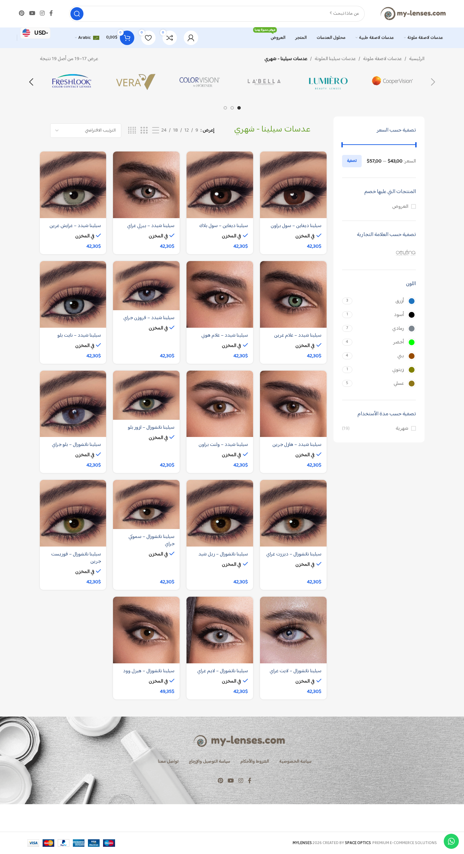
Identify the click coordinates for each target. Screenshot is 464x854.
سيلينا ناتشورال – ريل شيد (223, 554)
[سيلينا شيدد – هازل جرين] (293, 404)
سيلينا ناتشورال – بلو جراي (76, 444)
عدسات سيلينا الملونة (335, 59)
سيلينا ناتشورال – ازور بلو (151, 427)
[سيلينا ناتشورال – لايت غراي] (293, 630)
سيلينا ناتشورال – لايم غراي (222, 671)
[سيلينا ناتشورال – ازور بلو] (146, 395)
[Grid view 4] (132, 131)
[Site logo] (412, 13)
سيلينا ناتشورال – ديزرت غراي (293, 554)
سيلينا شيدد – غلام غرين (297, 335)
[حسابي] (191, 38)
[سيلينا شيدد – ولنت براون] (219, 404)
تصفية (352, 161)
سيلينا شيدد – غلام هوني (224, 335)
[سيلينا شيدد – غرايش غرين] (73, 184)
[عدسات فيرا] (136, 82)
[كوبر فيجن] (392, 82)
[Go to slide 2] (232, 108)
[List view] (155, 131)
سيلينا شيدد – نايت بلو (79, 335)
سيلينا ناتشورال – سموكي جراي (151, 540)
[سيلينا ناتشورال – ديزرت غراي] (293, 513)
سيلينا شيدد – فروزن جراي (148, 318)
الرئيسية (417, 59)
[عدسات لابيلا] (264, 82)
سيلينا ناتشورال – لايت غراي (295, 671)
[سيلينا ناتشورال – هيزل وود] (146, 630)
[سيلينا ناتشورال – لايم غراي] (219, 630)
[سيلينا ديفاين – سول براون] (293, 184)
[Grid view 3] (143, 131)
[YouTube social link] (32, 13)
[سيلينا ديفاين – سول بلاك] (219, 184)
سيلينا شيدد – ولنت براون (223, 444)
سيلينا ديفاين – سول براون (296, 226)
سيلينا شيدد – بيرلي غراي (150, 226)
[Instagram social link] (42, 13)
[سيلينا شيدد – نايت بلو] (73, 294)
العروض (400, 206)
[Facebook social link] (51, 13)
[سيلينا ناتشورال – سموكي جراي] (146, 504)
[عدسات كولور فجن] (200, 82)
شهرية (402, 428)
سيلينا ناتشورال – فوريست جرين (76, 558)
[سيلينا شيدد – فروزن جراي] (146, 285)
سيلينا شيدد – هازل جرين (296, 444)
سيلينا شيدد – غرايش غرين (75, 226)
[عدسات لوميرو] (328, 82)
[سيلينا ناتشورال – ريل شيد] (219, 513)
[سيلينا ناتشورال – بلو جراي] (73, 404)
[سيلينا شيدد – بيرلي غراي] (146, 184)
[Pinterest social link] (22, 13)
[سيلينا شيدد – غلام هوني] (219, 294)
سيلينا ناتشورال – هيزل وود (148, 671)
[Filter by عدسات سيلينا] (379, 252)
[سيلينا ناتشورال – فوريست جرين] (73, 513)
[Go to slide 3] (225, 108)
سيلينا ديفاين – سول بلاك (223, 226)
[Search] (76, 13)
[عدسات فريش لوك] (72, 82)
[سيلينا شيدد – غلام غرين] (293, 294)
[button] (433, 82)
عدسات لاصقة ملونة (382, 59)
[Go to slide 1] (239, 108)
